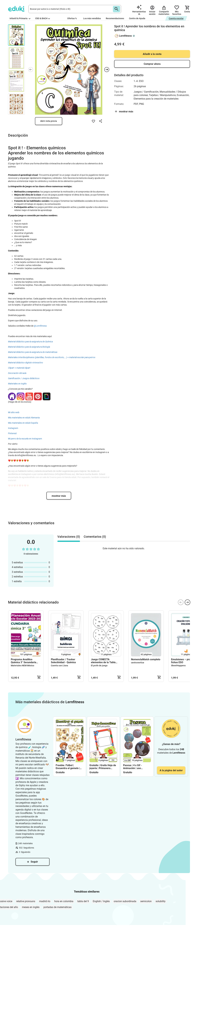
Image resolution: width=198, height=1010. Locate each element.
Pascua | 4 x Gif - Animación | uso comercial (132, 767)
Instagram (13, 428)
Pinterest (12, 433)
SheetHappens (178, 665)
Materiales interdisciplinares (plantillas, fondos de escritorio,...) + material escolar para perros (51, 357)
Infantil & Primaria (19, 18)
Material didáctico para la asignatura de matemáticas (32, 352)
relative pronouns (25, 901)
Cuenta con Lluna (59, 665)
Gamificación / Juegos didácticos (23, 378)
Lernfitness (125, 35)
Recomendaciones (115, 18)
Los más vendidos (92, 18)
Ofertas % (72, 18)
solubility (161, 901)
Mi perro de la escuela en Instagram (25, 438)
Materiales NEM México (22, 665)
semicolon (146, 901)
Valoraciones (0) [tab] (68, 536)
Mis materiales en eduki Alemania (24, 417)
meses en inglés (30, 907)
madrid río (44, 901)
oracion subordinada (125, 901)
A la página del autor (171, 770)
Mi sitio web (13, 412)
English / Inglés (101, 901)
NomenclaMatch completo (145, 659)
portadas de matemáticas (57, 907)
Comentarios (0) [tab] (95, 536)
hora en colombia (63, 901)
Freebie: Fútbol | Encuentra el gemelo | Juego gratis (68, 767)
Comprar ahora (152, 63)
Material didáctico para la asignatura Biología (29, 347)
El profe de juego (99, 665)
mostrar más (59, 495)
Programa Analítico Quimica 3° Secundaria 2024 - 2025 (23, 661)
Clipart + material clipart (19, 368)
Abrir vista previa (48, 121)
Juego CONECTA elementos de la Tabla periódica (103, 661)
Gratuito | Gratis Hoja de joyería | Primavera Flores (102, 767)
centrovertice (137, 662)
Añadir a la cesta (152, 54)
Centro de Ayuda (137, 18)
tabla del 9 (83, 901)
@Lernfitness (40, 326)
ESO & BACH (41, 18)
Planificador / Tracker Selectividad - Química (63, 661)
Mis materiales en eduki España (23, 423)
